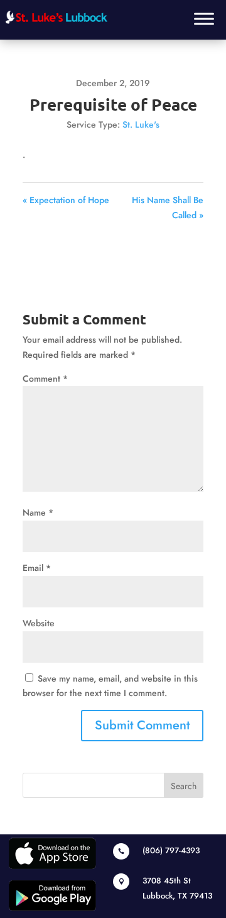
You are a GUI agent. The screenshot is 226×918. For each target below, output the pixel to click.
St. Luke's (140, 124)
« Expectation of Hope (66, 200)
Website (39, 623)
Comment (45, 378)
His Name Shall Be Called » (167, 207)
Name (38, 512)
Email (37, 567)
